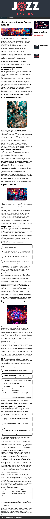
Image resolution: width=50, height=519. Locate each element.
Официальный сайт (44, 54)
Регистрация (38, 35)
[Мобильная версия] (36, 48)
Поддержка (11, 17)
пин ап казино (21, 41)
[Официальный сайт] (36, 57)
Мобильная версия (44, 45)
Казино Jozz (3, 17)
